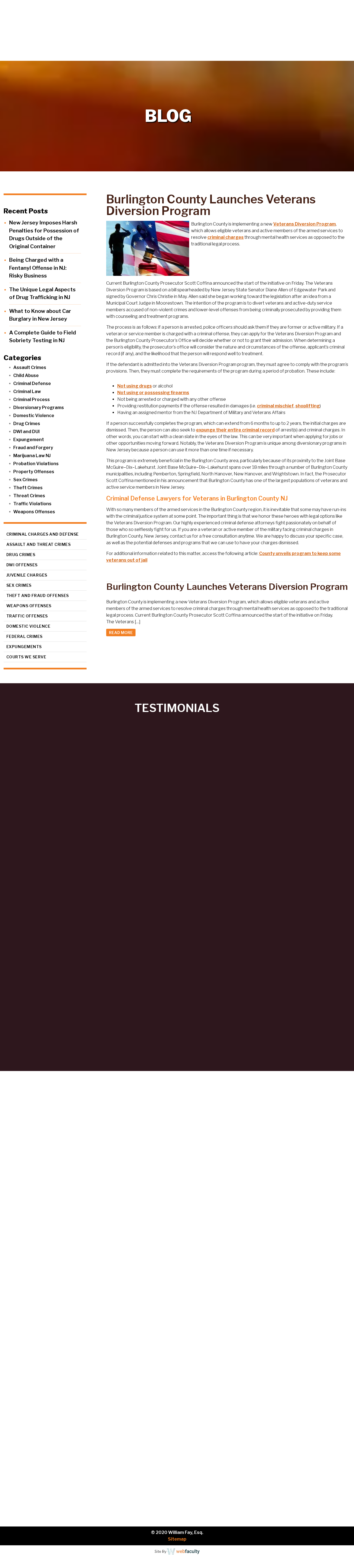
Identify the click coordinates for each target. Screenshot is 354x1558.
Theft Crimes (28, 487)
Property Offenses (33, 471)
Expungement (28, 439)
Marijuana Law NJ (32, 455)
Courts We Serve (26, 656)
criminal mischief (275, 406)
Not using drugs (134, 386)
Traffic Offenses (27, 616)
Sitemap (177, 1539)
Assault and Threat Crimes (38, 544)
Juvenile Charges (26, 575)
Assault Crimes (29, 367)
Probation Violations (36, 463)
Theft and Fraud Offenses (37, 595)
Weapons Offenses (34, 511)
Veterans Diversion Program (304, 224)
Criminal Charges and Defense (42, 534)
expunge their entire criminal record (235, 430)
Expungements (24, 646)
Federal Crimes (24, 636)
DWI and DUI (26, 431)
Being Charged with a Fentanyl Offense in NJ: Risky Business (37, 268)
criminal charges (225, 237)
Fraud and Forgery (33, 447)
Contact (335, 55)
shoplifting (307, 406)
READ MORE (121, 632)
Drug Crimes (26, 423)
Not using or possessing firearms (153, 392)
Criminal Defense (32, 383)
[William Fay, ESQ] (68, 30)
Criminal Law (27, 391)
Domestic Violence (33, 415)
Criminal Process (31, 399)
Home (181, 55)
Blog (307, 55)
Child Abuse (26, 375)
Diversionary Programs (38, 407)
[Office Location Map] (51, 1480)
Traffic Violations (32, 503)
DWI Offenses (22, 564)
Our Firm (214, 55)
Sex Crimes (25, 479)
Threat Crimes (29, 495)
